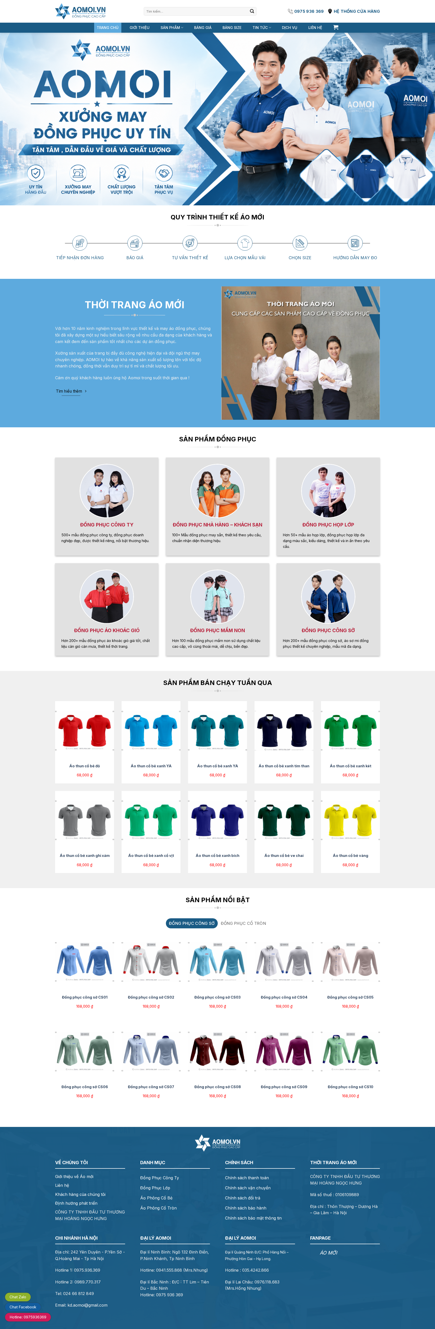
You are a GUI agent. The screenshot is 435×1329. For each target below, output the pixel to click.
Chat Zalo (18, 1297)
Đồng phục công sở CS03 (217, 997)
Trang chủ (108, 27)
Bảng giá (202, 27)
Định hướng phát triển (76, 1203)
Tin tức (260, 27)
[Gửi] (252, 11)
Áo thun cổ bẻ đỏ (84, 766)
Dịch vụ (289, 27)
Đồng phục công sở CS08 (217, 1087)
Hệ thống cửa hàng (357, 11)
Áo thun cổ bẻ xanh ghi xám (85, 855)
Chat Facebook (23, 1307)
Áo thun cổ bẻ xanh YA (151, 766)
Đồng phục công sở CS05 (350, 997)
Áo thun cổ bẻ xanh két (350, 766)
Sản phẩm (170, 27)
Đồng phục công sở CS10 (350, 1087)
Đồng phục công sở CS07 (151, 1087)
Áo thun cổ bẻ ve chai (284, 855)
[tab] (192, 923)
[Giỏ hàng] (336, 27)
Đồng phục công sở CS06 (84, 1087)
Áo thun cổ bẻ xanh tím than (284, 766)
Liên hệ (315, 27)
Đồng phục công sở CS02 (151, 997)
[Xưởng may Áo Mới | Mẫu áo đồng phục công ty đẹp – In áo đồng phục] (80, 11)
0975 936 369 (309, 11)
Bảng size (232, 27)
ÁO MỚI (328, 1253)
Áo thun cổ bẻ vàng (350, 855)
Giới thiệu (140, 27)
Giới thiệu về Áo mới (74, 1176)
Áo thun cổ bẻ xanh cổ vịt (151, 855)
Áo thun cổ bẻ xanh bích (217, 855)
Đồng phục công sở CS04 (284, 997)
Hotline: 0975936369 (28, 1317)
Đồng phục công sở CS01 (84, 997)
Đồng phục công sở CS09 (284, 1087)
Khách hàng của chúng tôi (80, 1194)
